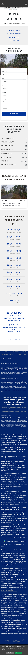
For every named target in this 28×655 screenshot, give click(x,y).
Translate (14, 9)
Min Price (4, 71)
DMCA (24, 352)
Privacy (6, 352)
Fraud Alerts (14, 640)
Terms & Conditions (16, 641)
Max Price (4, 78)
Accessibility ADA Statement (10, 639)
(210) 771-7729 (14, 325)
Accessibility (15, 352)
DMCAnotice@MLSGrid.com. (9, 591)
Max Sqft (4, 105)
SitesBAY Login (21, 354)
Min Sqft (4, 99)
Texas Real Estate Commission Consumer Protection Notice (14, 411)
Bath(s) (4, 92)
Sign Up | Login (14, 339)
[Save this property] (25, 187)
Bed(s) (3, 85)
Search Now (14, 114)
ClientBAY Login (8, 354)
